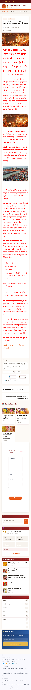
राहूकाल (19, 669)
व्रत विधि (6, 669)
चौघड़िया (24, 669)
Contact (9, 680)
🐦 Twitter (7, 380)
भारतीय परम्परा (11, 19)
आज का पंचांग (13, 669)
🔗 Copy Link (16, 380)
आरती (19, 674)
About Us (4, 680)
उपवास (4, 674)
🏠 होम (3, 11)
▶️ (6, 664)
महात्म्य (23, 674)
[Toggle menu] (24, 6)
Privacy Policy (16, 680)
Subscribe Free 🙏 (15, 644)
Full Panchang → (15, 553)
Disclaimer (23, 680)
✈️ (16, 664)
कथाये (8, 11)
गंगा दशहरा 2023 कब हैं (9, 372)
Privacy (12, 689)
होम (3, 669)
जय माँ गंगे (18, 372)
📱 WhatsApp (22, 377)
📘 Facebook (12, 377)
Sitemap (4, 682)
